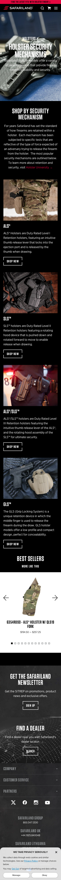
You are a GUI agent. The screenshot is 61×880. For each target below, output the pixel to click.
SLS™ (30, 315)
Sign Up (30, 705)
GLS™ (30, 503)
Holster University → (39, 167)
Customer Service (16, 779)
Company (9, 768)
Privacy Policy (31, 861)
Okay (44, 875)
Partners (10, 791)
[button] (6, 598)
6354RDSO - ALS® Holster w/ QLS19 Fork (30, 605)
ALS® (30, 222)
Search (30, 751)
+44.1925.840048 (30, 835)
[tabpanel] (30, 605)
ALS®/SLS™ (30, 408)
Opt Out (15, 868)
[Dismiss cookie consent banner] (56, 852)
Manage (16, 875)
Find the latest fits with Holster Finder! (30, 2)
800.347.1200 (30, 822)
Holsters (29, 38)
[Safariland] (18, 8)
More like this (30, 566)
